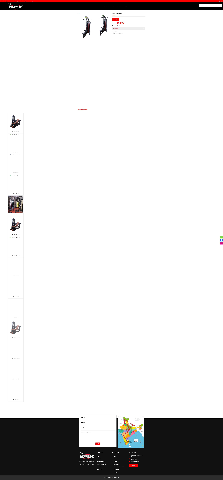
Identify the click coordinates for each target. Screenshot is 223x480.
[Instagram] (221, 1)
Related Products (82, 109)
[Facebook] (219, 1)
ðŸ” (78, 13)
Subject (82, 427)
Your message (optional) (85, 432)
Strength (118, 25)
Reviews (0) (115, 28)
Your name (83, 417)
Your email (83, 422)
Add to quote (116, 19)
